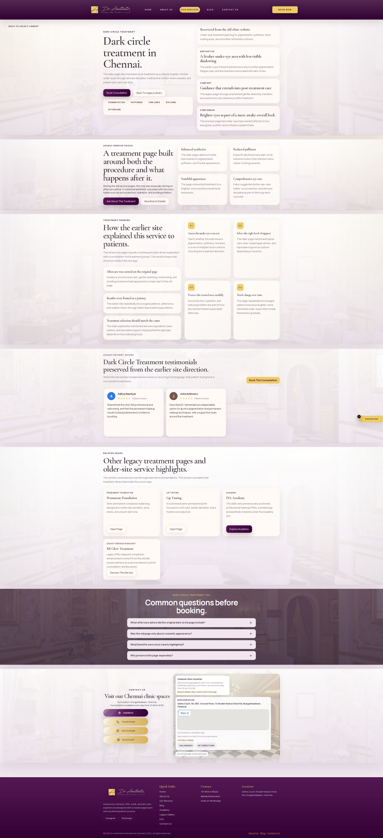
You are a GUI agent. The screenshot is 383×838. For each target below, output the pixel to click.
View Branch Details (155, 201)
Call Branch (186, 745)
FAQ (161, 819)
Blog (210, 9)
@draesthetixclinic (210, 796)
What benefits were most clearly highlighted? (157, 644)
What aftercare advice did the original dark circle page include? (167, 622)
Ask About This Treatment (121, 201)
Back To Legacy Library (24, 26)
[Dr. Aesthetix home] (111, 9)
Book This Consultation (263, 380)
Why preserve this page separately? (151, 655)
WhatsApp (126, 818)
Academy (164, 809)
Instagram (110, 818)
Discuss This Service (121, 572)
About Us (166, 9)
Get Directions (206, 745)
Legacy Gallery (167, 814)
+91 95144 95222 (209, 791)
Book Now (285, 9)
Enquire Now (371, 419)
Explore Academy (239, 529)
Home (148, 9)
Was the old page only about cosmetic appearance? (161, 633)
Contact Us (230, 9)
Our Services (190, 9)
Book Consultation (117, 92)
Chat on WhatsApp (211, 800)
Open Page (116, 529)
